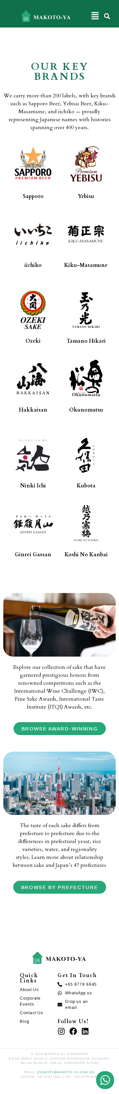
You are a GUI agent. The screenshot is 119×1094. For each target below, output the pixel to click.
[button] (95, 16)
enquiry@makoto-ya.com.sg (65, 1072)
